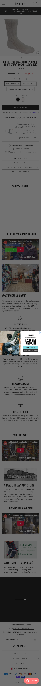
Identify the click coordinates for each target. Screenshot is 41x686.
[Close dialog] (40, 333)
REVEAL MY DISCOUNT (31, 347)
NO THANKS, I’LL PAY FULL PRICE (31, 350)
